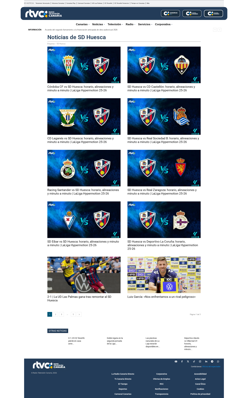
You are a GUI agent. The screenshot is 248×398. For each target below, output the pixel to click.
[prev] (215, 30)
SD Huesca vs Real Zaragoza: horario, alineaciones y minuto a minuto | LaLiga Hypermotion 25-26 (162, 191)
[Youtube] (176, 361)
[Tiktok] (194, 361)
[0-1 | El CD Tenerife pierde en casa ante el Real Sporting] (56, 343)
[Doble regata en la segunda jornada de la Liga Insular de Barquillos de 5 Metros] (95, 343)
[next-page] (79, 314)
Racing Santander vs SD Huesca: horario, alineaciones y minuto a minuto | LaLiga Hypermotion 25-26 (83, 191)
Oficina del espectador (211, 366)
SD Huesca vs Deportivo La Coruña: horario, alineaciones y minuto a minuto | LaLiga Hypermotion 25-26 (162, 245)
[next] (219, 30)
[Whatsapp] (218, 361)
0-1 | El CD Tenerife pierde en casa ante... (76, 341)
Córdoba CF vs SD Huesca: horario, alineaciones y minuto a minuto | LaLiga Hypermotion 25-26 (80, 88)
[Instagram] (200, 361)
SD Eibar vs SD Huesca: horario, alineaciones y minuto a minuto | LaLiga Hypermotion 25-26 (83, 243)
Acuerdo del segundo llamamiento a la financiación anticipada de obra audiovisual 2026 (81, 30)
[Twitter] (188, 361)
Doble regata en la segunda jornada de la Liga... (115, 341)
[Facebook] (182, 361)
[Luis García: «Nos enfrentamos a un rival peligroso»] (164, 275)
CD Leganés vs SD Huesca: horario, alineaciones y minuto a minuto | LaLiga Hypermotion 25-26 (80, 140)
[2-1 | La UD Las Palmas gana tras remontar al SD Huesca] (84, 275)
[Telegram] (212, 361)
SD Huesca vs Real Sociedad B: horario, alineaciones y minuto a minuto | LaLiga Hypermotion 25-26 (163, 140)
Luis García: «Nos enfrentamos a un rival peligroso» (161, 296)
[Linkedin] (206, 361)
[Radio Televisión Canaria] (43, 13)
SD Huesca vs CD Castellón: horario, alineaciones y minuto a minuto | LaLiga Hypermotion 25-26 (161, 88)
